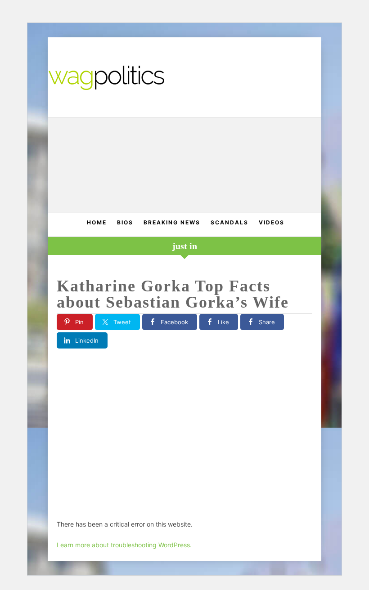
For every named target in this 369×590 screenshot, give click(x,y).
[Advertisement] (185, 166)
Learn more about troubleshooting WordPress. (124, 545)
